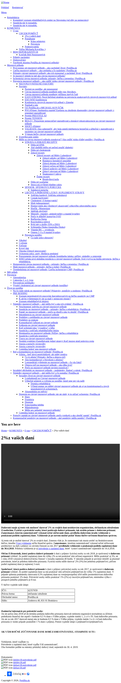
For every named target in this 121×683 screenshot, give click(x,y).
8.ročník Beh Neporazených (32, 54)
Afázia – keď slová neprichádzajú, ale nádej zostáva (43, 354)
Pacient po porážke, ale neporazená (41, 89)
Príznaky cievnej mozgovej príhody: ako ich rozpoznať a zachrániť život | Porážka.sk (52, 73)
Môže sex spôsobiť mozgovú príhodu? (43, 410)
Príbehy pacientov (21, 57)
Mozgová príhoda (15, 65)
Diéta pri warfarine (39, 182)
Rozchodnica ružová (40, 221)
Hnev (27, 397)
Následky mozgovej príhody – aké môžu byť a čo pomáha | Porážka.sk (46, 373)
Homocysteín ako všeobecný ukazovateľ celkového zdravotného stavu (63, 206)
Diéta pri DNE (37, 145)
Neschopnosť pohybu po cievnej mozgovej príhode (43, 306)
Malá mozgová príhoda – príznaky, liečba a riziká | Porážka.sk (42, 267)
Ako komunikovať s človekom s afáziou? (44, 359)
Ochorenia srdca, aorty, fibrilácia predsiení (38, 253)
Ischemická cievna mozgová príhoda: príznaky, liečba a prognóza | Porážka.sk (49, 78)
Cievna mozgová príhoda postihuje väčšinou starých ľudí (51, 94)
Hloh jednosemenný (40, 203)
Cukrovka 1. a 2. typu (23, 280)
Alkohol (23, 240)
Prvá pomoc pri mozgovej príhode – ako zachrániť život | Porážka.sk (45, 68)
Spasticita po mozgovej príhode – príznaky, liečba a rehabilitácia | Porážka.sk (54, 309)
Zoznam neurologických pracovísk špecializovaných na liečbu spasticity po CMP (56, 296)
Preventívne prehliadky (24, 283)
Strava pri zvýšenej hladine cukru (46, 184)
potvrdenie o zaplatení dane (51, 548)
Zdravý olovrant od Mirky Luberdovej (60, 171)
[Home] (5, 2)
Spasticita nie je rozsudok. (25, 23)
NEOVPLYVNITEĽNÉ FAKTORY (36, 84)
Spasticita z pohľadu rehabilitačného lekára (39, 330)
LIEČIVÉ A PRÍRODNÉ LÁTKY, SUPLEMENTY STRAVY (54, 192)
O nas (15, 30)
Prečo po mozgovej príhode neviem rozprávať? (47, 367)
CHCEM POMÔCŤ (28, 33)
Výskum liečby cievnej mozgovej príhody (44, 134)
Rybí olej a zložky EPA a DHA (45, 224)
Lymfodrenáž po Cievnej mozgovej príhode (45, 378)
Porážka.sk (24, 680)
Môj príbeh (12, 272)
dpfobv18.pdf (19, 662)
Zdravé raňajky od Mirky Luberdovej (59, 158)
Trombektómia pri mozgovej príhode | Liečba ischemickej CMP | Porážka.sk (48, 269)
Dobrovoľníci (19, 60)
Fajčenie (23, 245)
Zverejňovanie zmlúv (29, 137)
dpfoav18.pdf (19, 667)
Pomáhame (30, 38)
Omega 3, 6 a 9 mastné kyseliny (45, 232)
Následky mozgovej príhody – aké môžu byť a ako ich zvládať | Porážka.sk (48, 304)
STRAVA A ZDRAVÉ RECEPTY (41, 142)
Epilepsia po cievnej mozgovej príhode (37, 325)
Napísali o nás (31, 105)
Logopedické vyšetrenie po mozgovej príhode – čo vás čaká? (53, 362)
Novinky (23, 86)
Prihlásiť (5, 7)
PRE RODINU (20, 293)
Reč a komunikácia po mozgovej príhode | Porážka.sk (38, 351)
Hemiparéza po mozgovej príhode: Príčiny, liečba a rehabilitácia (48, 333)
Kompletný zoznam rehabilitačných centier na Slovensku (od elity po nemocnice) (51, 20)
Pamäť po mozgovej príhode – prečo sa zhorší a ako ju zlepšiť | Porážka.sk (53, 312)
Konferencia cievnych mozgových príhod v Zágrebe (49, 102)
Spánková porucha (39, 190)
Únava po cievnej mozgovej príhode (36, 338)
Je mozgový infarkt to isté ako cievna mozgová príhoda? (39, 76)
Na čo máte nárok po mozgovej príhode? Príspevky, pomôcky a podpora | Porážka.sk (52, 290)
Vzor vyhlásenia (23, 543)
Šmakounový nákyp (51, 174)
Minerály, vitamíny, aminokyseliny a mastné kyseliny (55, 214)
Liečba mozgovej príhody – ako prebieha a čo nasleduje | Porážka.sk (45, 70)
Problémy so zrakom (28, 320)
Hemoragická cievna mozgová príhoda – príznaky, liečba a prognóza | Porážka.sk (51, 264)
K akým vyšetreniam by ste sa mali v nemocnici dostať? (45, 298)
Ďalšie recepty (43, 176)
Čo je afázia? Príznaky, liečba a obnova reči (45, 357)
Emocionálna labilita (34, 405)
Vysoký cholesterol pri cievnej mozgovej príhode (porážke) (40, 285)
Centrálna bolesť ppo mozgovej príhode (37, 349)
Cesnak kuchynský (39, 198)
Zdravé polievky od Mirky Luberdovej (60, 168)
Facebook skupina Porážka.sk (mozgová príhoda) (36, 62)
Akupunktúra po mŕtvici (36, 391)
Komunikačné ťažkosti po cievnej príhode (38, 322)
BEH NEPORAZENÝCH (25, 52)
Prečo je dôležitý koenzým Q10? (46, 216)
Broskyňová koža (50, 179)
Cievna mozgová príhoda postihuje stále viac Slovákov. (50, 91)
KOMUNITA (13, 28)
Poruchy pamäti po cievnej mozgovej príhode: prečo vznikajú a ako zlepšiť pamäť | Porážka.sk (57, 415)
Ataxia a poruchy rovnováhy (32, 344)
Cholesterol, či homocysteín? (44, 200)
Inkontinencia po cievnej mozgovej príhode (39, 314)
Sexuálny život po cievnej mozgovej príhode (39, 375)
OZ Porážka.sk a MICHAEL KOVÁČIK (44, 107)
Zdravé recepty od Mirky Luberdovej (54, 155)
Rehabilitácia (13, 17)
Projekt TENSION (33, 118)
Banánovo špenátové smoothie (56, 160)
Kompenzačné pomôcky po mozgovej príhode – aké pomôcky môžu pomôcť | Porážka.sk (55, 418)
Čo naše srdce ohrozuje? (42, 237)
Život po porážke (15, 288)
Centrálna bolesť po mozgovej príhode (37, 413)
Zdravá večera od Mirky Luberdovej (59, 166)
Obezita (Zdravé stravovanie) (32, 251)
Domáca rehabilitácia (40, 383)
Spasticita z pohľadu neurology (33, 336)
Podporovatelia (32, 46)
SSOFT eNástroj (32, 126)
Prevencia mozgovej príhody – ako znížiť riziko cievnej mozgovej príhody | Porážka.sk (53, 81)
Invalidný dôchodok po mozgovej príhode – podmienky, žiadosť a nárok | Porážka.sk (52, 370)
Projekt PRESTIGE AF (36, 115)
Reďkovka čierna (39, 219)
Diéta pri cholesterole (40, 150)
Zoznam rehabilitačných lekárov (34, 301)
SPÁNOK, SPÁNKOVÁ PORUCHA (43, 187)
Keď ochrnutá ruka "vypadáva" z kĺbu (37, 328)
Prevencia (35, 44)
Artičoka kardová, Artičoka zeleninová (49, 195)
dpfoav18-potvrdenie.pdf (24, 665)
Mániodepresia (32, 407)
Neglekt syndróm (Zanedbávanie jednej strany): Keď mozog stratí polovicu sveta (56, 341)
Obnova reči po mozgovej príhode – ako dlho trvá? (48, 365)
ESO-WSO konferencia (36, 99)
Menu (4, 12)
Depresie (29, 402)
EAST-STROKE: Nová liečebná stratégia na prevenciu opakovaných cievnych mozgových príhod (71, 97)
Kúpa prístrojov (38, 41)
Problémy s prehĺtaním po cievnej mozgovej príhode (43, 317)
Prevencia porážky (33, 235)
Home (4, 430)
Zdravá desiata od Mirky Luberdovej (59, 163)
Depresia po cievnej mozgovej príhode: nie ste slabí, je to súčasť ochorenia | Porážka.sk (59, 394)
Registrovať (17, 7)
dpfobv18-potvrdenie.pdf (24, 660)
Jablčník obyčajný (39, 211)
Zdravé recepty (38, 153)
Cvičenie (23, 243)
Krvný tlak (24, 248)
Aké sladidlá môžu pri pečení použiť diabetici (52, 147)
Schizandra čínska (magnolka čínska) (48, 227)
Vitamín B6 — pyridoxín (43, 229)
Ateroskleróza (19, 277)
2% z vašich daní (33, 36)
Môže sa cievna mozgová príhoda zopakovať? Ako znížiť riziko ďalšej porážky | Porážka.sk (61, 139)
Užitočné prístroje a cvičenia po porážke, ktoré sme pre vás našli (54, 381)
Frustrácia (29, 399)
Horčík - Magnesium (40, 208)
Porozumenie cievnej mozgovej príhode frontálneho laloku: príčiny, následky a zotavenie (60, 256)
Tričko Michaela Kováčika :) (32, 49)
